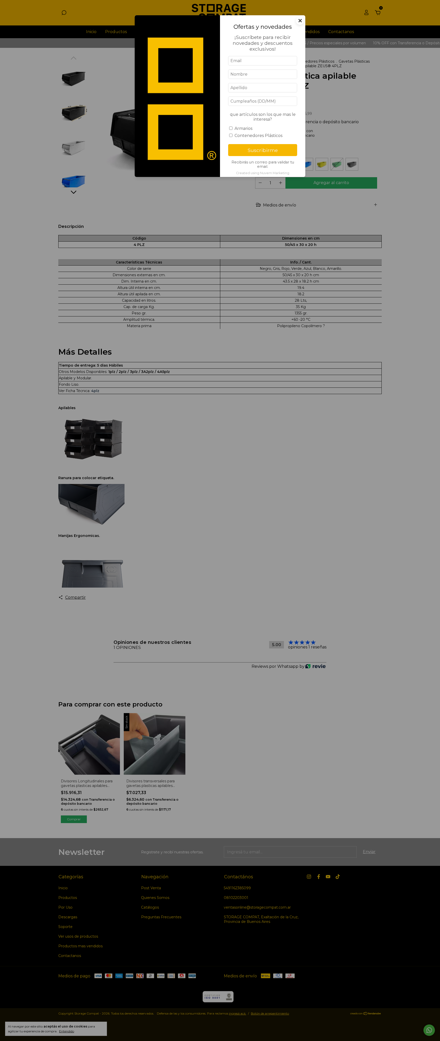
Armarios (243, 128)
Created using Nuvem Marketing (262, 173)
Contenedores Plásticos (258, 135)
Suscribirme (263, 150)
